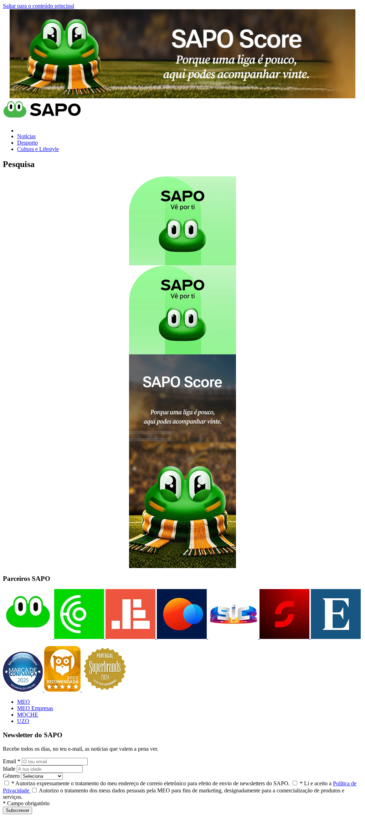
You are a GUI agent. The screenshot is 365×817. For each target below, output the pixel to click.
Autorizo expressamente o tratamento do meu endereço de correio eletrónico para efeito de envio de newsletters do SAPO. (150, 783)
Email (11, 761)
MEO (23, 702)
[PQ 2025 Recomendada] (63, 690)
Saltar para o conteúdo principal (38, 6)
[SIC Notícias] (283, 637)
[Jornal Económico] (129, 637)
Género (11, 776)
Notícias (26, 136)
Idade (9, 769)
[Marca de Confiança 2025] (23, 690)
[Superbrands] (105, 690)
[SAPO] (28, 637)
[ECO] (78, 637)
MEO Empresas (35, 708)
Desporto (27, 143)
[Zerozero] (181, 637)
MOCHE (27, 715)
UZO (23, 721)
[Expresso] (335, 637)
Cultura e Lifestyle (38, 149)
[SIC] (232, 637)
